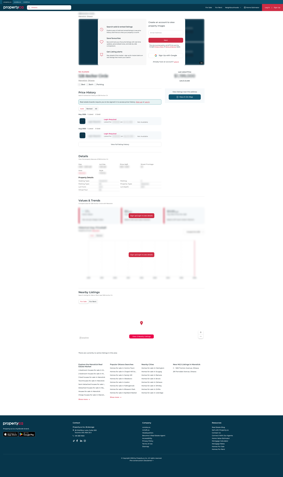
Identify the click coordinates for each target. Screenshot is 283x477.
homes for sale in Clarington (153, 368)
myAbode (20, 429)
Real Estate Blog (218, 427)
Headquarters (147, 433)
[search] (49, 7)
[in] (85, 441)
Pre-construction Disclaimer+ (141, 461)
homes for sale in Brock (151, 379)
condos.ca (17, 2)
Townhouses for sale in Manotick (91, 381)
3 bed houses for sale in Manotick (91, 377)
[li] (81, 441)
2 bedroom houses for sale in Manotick (93, 374)
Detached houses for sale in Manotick (93, 388)
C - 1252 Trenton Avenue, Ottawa (186, 368)
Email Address (154, 32)
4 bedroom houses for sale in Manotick (94, 370)
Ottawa (90, 16)
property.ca (7, 2)
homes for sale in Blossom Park (122, 389)
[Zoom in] (200, 332)
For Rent (218, 8)
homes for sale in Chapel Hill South (124, 372)
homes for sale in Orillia (151, 389)
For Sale (209, 8)
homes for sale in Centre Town (122, 368)
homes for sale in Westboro (121, 379)
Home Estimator (252, 8)
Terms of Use (147, 444)
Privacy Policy (159, 47)
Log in (176, 62)
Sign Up (277, 7)
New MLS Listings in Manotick (186, 364)
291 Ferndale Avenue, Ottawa (184, 372)
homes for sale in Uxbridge (152, 393)
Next (166, 40)
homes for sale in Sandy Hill (121, 375)
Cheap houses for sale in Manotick (92, 395)
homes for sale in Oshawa (152, 382)
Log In (267, 7)
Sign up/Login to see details (141, 216)
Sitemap (145, 446)
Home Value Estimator (221, 438)
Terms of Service (170, 47)
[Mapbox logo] (84, 338)
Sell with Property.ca (220, 430)
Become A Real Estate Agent (153, 436)
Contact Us (216, 433)
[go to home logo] (13, 423)
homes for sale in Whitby (152, 386)
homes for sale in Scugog (152, 372)
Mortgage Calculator (220, 441)
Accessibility (147, 438)
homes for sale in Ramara (152, 375)
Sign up (139, 102)
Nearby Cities (148, 364)
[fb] (77, 441)
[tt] (74, 441)
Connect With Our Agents (222, 436)
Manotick (82, 16)
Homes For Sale (218, 446)
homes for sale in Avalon (120, 382)
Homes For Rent (218, 449)
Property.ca (7, 429)
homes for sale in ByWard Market (123, 393)
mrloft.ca (26, 2)
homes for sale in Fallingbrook (122, 386)
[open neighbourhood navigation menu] (240, 7)
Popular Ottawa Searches (121, 364)
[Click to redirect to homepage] (13, 7)
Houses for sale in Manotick (89, 391)
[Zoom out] (200, 336)
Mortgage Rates (218, 444)
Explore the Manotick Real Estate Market (90, 365)
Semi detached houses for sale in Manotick (95, 384)
